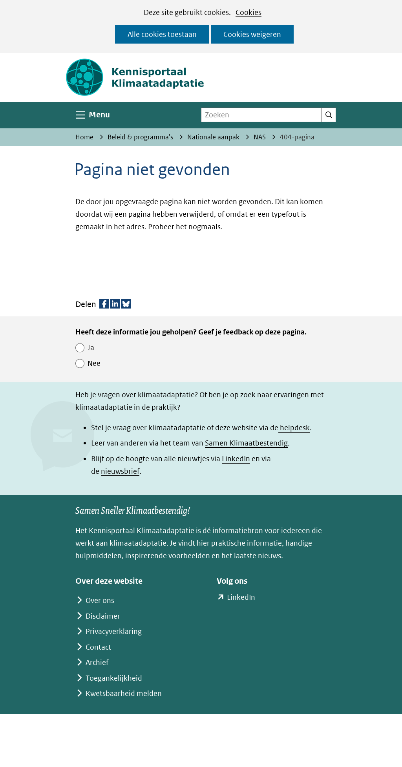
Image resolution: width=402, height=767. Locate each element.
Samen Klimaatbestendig (246, 442)
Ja (91, 347)
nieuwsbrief (120, 471)
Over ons (100, 600)
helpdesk (294, 427)
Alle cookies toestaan (162, 34)
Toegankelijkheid (114, 678)
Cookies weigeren (252, 34)
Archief (97, 662)
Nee (94, 363)
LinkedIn (236, 458)
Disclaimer (103, 616)
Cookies (248, 12)
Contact (98, 647)
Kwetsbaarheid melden (124, 693)
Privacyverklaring (114, 631)
